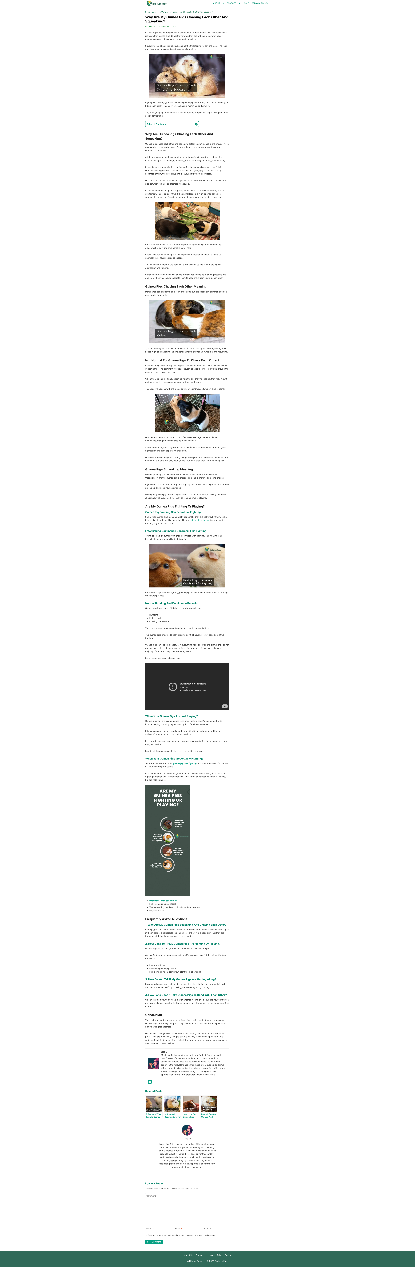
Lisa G (187, 1138)
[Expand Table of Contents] (196, 124)
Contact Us (233, 3)
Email (178, 1228)
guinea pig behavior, (200, 520)
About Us (218, 3)
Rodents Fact (221, 1261)
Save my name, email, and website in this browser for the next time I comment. (182, 1235)
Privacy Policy (260, 3)
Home (246, 3)
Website (208, 1228)
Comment (151, 1196)
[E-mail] (150, 1082)
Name (150, 1228)
